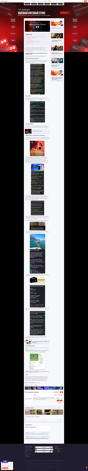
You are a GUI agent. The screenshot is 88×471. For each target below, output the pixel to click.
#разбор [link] (59, 51)
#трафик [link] (27, 415)
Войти (85, 1)
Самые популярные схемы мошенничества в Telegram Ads (36, 36)
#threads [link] (32, 415)
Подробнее (59, 400)
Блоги (41, 1)
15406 (55, 80)
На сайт (59, 402)
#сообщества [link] (53, 26)
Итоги (27, 44)
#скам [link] (56, 51)
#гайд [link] (29, 415)
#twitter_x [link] (35, 415)
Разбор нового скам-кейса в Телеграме (33, 41)
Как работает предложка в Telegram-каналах (56, 65)
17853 (55, 43)
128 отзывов (60, 395)
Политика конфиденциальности (46, 469)
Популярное (34, 1)
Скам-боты (28, 39)
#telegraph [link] (56, 76)
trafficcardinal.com (33, 463)
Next (62, 415)
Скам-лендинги (29, 40)
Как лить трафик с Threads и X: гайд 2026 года (32, 416)
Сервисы (38, 1)
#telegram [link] (57, 26)
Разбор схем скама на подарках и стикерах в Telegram (57, 41)
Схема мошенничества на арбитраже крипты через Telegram (57, 53)
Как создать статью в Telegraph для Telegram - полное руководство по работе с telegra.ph (57, 78)
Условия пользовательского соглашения (31, 469)
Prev (25, 415)
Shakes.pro (34, 394)
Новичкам (49, 1)
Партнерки (45, 1)
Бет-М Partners (4, 463)
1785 (55, 68)
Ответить (44, 432)
